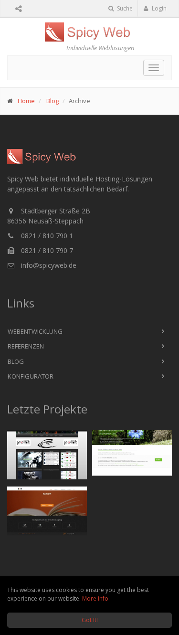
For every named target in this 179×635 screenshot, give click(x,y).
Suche (124, 8)
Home (26, 100)
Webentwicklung (35, 331)
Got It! (90, 620)
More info (95, 598)
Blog (52, 100)
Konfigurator (30, 376)
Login (158, 8)
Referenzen (26, 346)
